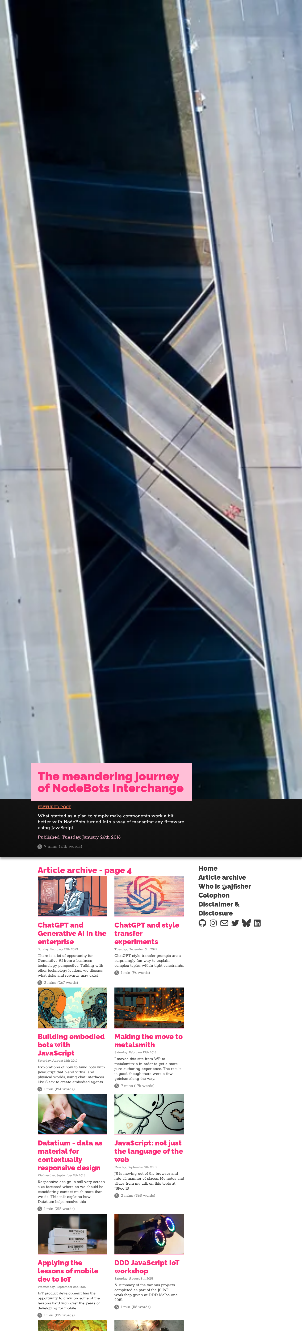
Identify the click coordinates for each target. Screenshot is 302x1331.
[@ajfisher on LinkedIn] (257, 923)
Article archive (222, 877)
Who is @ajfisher (224, 886)
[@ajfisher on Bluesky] (246, 923)
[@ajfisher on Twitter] (235, 923)
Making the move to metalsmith (148, 1040)
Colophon (214, 895)
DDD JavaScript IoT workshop (146, 1267)
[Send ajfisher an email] (224, 923)
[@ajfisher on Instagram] (213, 923)
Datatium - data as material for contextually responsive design (70, 1155)
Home (208, 868)
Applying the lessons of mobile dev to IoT (68, 1271)
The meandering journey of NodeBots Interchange (111, 782)
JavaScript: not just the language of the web (148, 1151)
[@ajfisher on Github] (202, 923)
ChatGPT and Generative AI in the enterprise (72, 933)
